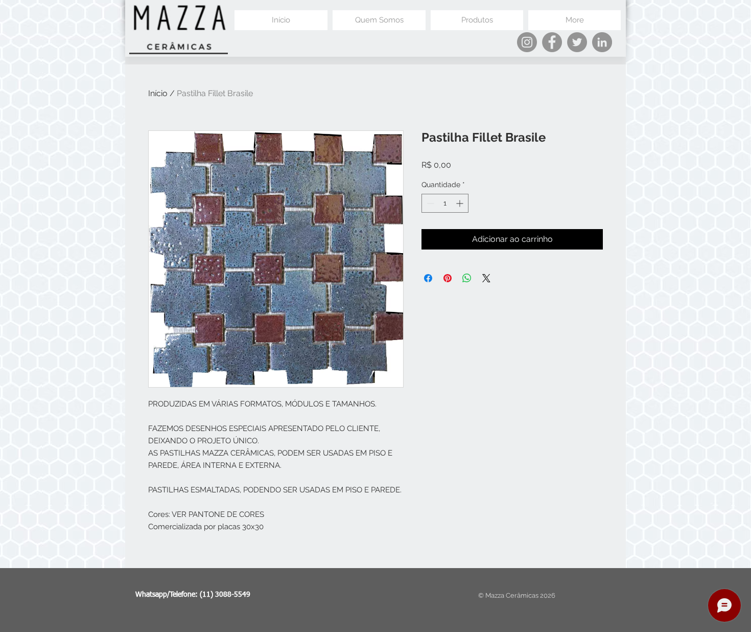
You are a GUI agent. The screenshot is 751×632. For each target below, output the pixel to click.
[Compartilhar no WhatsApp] (467, 278)
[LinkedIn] (602, 42)
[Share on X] (486, 278)
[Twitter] (577, 42)
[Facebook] (552, 42)
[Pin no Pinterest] (447, 278)
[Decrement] (429, 203)
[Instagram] (527, 42)
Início (158, 93)
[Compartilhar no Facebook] (428, 278)
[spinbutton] (445, 203)
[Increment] (460, 203)
